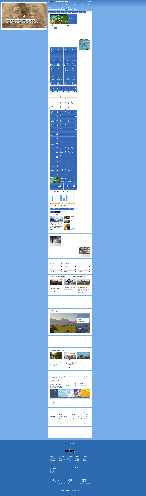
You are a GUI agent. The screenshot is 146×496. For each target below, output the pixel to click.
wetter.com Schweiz (53, 462)
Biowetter (84, 458)
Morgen (53, 9)
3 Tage (56, 9)
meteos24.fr (52, 471)
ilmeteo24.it (52, 472)
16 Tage (67, 9)
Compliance (63, 490)
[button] (63, 88)
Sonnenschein (60, 461)
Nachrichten (76, 458)
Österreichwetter (77, 461)
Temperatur (60, 460)
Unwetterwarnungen (53, 460)
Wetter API (51, 467)
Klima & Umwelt (85, 462)
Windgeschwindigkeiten (62, 459)
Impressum (86, 487)
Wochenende (59, 9)
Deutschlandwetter (77, 459)
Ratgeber (84, 456)
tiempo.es (51, 470)
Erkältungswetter (85, 461)
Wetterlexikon (77, 466)
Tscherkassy (60, 6)
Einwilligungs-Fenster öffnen (71, 487)
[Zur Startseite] (51, 1)
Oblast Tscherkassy (56, 6)
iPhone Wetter (68, 458)
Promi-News (76, 467)
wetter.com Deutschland (53, 461)
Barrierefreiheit (68, 490)
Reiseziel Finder (85, 460)
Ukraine (53, 6)
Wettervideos (77, 456)
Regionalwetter (77, 462)
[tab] (52, 28)
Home (49, 6)
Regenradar (70, 9)
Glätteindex (84, 459)
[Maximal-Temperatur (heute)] (84, 45)
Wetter (51, 456)
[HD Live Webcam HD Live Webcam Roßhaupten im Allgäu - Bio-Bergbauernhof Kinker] (70, 323)
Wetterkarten (61, 456)
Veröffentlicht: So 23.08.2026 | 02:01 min (54, 228)
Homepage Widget (52, 466)
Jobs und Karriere (55, 487)
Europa (51, 6)
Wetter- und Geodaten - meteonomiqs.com (53, 469)
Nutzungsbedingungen (75, 490)
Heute (49, 9)
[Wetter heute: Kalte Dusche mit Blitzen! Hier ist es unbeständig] (56, 219)
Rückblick (75, 9)
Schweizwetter (77, 460)
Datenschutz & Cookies (62, 487)
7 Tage (63, 9)
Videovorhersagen (52, 458)
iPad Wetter (68, 459)
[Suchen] (68, 1)
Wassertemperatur (61, 462)
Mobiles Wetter (70, 456)
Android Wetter (69, 460)
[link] (50, 5)
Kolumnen (51, 459)
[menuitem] (50, 5)
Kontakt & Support (80, 487)
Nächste (89, 393)
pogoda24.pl (52, 473)
